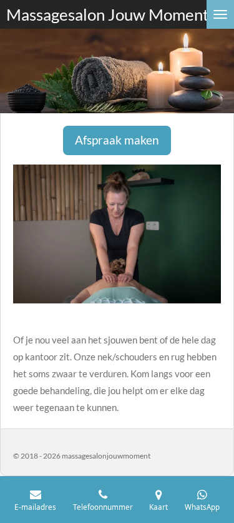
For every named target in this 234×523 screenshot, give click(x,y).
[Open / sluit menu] (220, 14)
